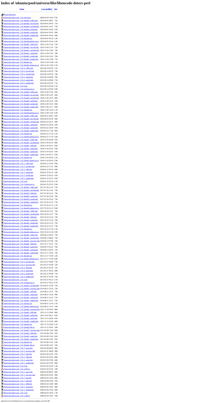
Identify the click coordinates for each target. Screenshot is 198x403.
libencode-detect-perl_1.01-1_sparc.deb (18, 372)
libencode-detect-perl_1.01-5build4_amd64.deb (21, 107)
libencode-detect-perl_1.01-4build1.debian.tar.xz (21, 259)
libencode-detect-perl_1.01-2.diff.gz (17, 369)
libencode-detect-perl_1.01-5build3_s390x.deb (21, 116)
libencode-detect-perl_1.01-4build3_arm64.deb (21, 199)
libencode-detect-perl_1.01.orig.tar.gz (17, 18)
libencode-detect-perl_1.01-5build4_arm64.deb (21, 104)
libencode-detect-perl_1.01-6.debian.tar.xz (19, 89)
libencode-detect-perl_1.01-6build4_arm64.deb (21, 32)
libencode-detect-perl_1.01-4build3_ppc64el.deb (21, 190)
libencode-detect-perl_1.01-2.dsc (16, 366)
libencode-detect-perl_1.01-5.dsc (16, 181)
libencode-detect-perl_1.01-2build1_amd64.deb (21, 339)
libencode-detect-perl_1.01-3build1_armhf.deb (21, 295)
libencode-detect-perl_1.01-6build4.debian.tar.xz (21, 41)
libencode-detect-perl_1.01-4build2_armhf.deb (21, 220)
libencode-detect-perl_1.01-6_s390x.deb (18, 68)
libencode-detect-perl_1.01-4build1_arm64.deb (21, 250)
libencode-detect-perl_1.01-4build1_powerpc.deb (22, 241)
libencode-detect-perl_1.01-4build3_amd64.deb (21, 202)
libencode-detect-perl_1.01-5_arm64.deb (18, 175)
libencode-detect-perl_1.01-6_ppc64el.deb (19, 74)
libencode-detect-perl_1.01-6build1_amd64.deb (21, 59)
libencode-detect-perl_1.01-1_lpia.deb (17, 378)
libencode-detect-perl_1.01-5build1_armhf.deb (21, 149)
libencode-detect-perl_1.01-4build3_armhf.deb (21, 196)
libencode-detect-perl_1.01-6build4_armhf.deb (21, 29)
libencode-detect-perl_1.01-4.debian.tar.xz (19, 283)
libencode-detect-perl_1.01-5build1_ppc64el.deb (21, 143)
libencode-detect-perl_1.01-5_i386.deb (18, 169)
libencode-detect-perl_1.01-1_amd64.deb (19, 390)
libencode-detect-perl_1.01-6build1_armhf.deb (21, 53)
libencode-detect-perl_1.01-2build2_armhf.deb (21, 315)
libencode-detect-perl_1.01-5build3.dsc (18, 134)
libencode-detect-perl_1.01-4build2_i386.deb (20, 217)
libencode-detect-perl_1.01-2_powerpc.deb (19, 351)
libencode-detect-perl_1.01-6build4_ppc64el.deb (21, 26)
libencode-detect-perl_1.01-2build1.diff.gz (19, 345)
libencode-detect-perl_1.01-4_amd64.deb (19, 277)
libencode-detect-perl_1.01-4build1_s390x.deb (21, 235)
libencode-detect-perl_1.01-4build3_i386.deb (20, 193)
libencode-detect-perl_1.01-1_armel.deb (18, 387)
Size (55, 9)
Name (22, 9)
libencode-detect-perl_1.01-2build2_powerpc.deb (22, 309)
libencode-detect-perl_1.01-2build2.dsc (18, 324)
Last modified (46, 9)
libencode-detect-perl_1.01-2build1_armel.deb (20, 336)
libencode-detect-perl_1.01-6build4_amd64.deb (21, 35)
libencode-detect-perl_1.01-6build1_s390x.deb (21, 44)
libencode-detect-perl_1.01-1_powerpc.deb (19, 375)
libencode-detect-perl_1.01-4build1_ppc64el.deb (21, 238)
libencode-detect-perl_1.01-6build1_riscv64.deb (21, 47)
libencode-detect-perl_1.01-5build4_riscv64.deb (21, 95)
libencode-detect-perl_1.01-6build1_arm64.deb (21, 56)
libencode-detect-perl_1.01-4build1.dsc (18, 256)
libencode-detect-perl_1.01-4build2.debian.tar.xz (21, 232)
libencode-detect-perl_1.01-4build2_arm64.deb (21, 223)
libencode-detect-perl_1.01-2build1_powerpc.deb (22, 330)
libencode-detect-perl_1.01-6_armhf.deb (18, 77)
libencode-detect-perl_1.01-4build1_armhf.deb (21, 247)
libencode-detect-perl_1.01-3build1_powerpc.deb (22, 289)
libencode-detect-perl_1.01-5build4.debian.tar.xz (21, 113)
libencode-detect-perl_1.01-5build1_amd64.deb (21, 155)
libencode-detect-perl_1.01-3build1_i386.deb (20, 292)
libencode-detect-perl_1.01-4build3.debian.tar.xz (21, 208)
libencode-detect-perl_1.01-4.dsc (16, 280)
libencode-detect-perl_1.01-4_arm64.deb (18, 274)
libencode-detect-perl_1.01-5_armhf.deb (18, 172)
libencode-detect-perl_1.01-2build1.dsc (18, 342)
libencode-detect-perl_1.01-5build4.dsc (18, 110)
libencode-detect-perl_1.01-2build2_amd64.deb (21, 321)
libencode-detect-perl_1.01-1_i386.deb (18, 384)
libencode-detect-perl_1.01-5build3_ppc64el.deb (21, 122)
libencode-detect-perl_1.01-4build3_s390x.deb (21, 187)
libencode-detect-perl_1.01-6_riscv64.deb (19, 71)
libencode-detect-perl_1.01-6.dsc (16, 86)
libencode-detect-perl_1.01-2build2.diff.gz (19, 327)
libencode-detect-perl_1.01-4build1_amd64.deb (21, 253)
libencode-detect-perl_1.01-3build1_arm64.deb (21, 298)
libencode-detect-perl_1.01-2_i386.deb (18, 357)
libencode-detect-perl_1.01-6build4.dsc (18, 38)
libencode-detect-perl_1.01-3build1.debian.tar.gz (21, 306)
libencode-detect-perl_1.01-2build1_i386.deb (20, 333)
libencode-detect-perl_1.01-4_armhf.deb (18, 271)
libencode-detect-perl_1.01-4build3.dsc (18, 205)
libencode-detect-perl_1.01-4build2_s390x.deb (21, 211)
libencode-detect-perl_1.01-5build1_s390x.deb (21, 140)
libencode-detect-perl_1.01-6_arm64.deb (18, 80)
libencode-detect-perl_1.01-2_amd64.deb (19, 363)
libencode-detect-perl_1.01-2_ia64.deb (18, 354)
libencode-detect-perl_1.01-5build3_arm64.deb (21, 128)
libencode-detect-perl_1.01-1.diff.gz (17, 396)
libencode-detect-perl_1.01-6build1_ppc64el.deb (21, 50)
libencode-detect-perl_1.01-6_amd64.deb (19, 83)
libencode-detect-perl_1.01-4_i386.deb (18, 268)
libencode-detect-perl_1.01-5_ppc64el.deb (19, 166)
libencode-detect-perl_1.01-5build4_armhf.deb (21, 101)
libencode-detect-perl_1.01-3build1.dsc (18, 303)
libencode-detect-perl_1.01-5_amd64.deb (19, 178)
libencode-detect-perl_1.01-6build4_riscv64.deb (21, 24)
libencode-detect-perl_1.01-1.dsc (16, 393)
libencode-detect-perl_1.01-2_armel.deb (18, 360)
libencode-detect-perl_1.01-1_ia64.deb (18, 381)
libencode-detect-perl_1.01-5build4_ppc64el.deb (21, 98)
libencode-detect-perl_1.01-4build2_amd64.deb (21, 226)
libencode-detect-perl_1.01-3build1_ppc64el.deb (21, 286)
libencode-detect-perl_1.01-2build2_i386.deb (20, 312)
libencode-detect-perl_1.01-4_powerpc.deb (19, 265)
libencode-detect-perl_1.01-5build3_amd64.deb (21, 131)
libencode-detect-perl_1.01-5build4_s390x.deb (21, 92)
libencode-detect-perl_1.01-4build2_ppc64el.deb (21, 214)
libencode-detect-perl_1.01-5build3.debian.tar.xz (21, 137)
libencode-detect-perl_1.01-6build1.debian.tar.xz (21, 65)
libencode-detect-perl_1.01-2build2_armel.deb (20, 318)
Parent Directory (10, 15)
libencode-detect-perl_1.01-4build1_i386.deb (20, 244)
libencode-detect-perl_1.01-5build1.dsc (18, 158)
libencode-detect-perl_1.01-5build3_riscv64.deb (21, 119)
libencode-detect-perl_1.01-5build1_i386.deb (20, 146)
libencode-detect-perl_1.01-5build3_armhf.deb (21, 125)
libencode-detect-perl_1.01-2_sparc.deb (18, 348)
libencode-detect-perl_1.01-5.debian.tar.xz (19, 184)
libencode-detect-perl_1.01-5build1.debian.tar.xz (21, 161)
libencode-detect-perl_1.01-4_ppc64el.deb (19, 262)
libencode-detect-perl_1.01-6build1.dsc (18, 62)
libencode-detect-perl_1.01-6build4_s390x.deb (21, 21)
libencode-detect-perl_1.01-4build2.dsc (18, 229)
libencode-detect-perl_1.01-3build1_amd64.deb (21, 301)
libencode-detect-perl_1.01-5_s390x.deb (18, 163)
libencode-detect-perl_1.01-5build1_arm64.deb (21, 152)
